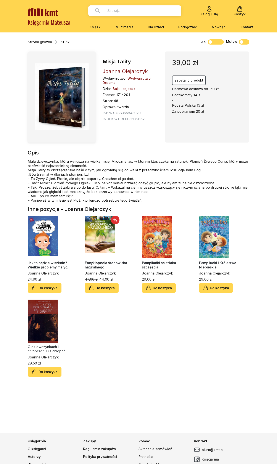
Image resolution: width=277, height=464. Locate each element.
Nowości (219, 27)
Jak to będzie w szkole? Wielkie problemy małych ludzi (48, 265)
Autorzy (34, 456)
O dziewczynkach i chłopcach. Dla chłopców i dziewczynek (49, 349)
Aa (203, 42)
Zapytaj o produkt (188, 80)
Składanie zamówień (155, 449)
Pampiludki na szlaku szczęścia (159, 265)
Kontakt (247, 27)
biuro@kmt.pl (213, 450)
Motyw (231, 41)
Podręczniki (188, 27)
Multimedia (125, 27)
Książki (95, 27)
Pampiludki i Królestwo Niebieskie (217, 265)
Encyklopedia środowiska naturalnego (106, 265)
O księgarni (37, 449)
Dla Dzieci (156, 27)
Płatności (145, 456)
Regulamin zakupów (99, 449)
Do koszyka (48, 288)
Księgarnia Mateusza (49, 22)
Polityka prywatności (100, 456)
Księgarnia (210, 459)
